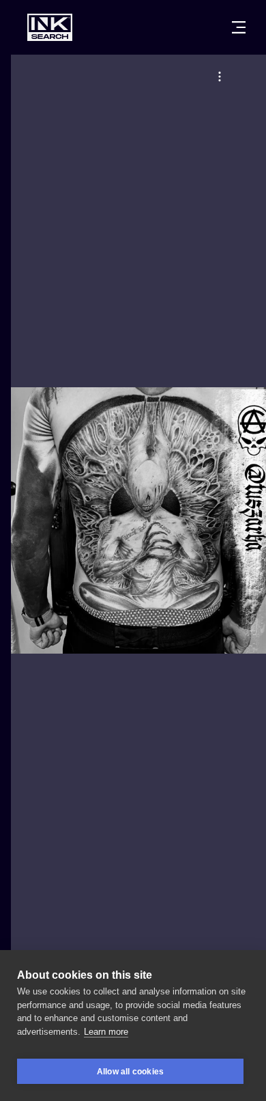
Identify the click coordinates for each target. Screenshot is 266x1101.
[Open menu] (238, 27)
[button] (219, 76)
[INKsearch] (49, 27)
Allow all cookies (130, 1071)
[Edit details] (219, 76)
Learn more (106, 1032)
